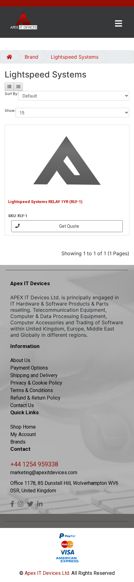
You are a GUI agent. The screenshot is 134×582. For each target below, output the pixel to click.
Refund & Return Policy (35, 398)
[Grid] (18, 86)
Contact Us (22, 405)
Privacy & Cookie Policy (36, 383)
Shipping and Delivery (34, 375)
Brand (31, 57)
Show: (10, 110)
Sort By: (11, 93)
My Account (23, 434)
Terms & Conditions (31, 390)
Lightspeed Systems (74, 57)
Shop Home (23, 427)
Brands (18, 442)
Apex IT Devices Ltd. (46, 573)
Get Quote (69, 226)
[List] (9, 86)
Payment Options (29, 368)
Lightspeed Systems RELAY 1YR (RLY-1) (45, 201)
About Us (20, 360)
